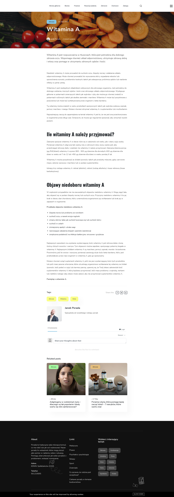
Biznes (67, 6)
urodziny (103, 456)
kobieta (111, 462)
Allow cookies (138, 494)
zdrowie (51, 299)
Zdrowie (104, 6)
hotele (114, 474)
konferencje (114, 450)
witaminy (63, 299)
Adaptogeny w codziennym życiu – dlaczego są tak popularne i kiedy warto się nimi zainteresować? (65, 404)
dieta (74, 299)
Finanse (77, 6)
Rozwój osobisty (90, 6)
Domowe (115, 6)
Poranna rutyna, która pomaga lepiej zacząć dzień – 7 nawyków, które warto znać (108, 404)
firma (112, 456)
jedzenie (111, 468)
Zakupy (125, 6)
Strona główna (54, 6)
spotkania (103, 474)
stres (102, 462)
